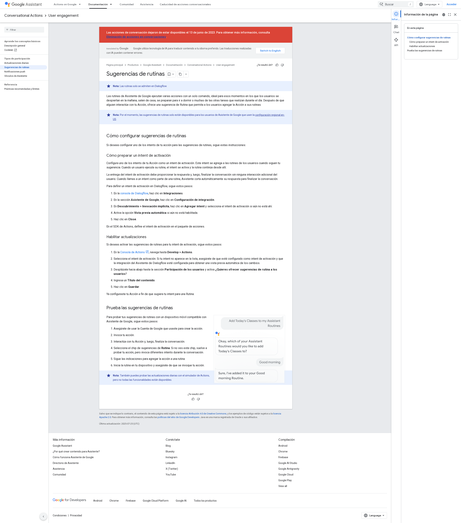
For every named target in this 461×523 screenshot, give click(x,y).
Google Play (285, 480)
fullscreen (449, 14)
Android (282, 445)
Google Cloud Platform (156, 500)
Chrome (283, 451)
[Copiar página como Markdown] (180, 74)
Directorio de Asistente (66, 463)
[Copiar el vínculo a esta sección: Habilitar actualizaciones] (150, 237)
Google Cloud (285, 474)
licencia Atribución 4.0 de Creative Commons (203, 413)
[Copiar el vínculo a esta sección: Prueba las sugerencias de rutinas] (176, 308)
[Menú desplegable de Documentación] (112, 4)
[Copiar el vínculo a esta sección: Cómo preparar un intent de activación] (174, 156)
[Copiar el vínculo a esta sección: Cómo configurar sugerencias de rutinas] (189, 136)
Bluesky (170, 451)
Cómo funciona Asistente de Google (73, 457)
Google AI (181, 500)
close (455, 14)
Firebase (283, 457)
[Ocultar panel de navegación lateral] (43, 516)
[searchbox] (24, 30)
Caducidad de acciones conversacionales (185, 4)
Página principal (114, 65)
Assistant (34, 4)
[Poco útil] (282, 65)
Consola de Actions (132, 252)
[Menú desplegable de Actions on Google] (81, 4)
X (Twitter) (172, 468)
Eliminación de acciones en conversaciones (136, 37)
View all (282, 486)
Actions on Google (65, 4)
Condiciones (60, 515)
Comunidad (127, 4)
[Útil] (277, 65)
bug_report (444, 14)
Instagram (171, 457)
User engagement (63, 15)
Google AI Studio (287, 463)
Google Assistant (152, 65)
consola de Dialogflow (134, 193)
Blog (168, 445)
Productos (133, 65)
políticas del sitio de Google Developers (178, 417)
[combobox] (396, 4)
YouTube (171, 474)
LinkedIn (170, 463)
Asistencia (146, 4)
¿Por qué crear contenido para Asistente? (76, 451)
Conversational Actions (23, 15)
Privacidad (76, 515)
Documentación (98, 4)
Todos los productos (205, 500)
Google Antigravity (288, 468)
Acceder (452, 4)
